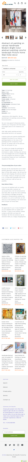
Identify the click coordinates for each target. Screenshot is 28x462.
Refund (5, 387)
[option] (7, 37)
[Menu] (25, 3)
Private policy (7, 391)
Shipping (4, 60)
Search (5, 383)
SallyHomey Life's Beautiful (13, 455)
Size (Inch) (5, 65)
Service (5, 395)
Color (3, 71)
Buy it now (14, 83)
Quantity (21, 71)
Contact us (6, 399)
